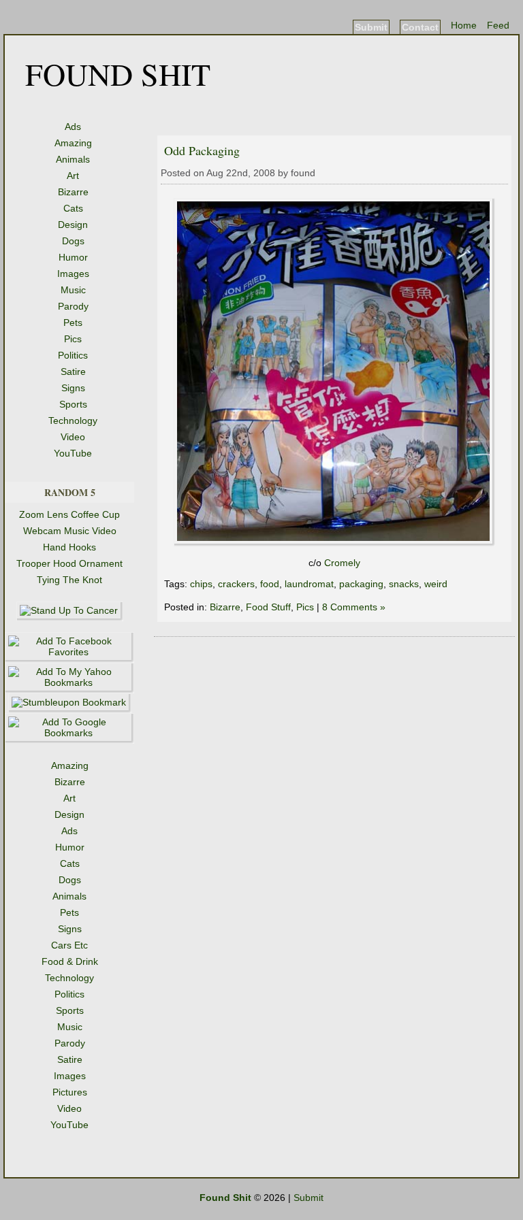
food (269, 583)
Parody (73, 306)
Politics (73, 355)
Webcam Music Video (69, 530)
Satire (73, 371)
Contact (420, 27)
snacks (404, 583)
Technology (72, 420)
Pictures (69, 1092)
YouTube (73, 453)
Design (73, 224)
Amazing (73, 142)
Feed (498, 25)
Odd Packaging (202, 150)
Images (73, 273)
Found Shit (117, 73)
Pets (72, 322)
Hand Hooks (69, 547)
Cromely (342, 562)
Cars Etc (69, 945)
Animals (73, 159)
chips (201, 583)
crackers (236, 583)
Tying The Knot (69, 579)
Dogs (73, 240)
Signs (73, 387)
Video (73, 436)
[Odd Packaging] (334, 543)
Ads (73, 126)
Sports (73, 404)
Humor (73, 257)
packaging (361, 583)
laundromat (309, 583)
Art (73, 175)
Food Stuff (268, 606)
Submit (371, 27)
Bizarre (73, 191)
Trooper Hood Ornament (69, 563)
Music (73, 289)
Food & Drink (70, 961)
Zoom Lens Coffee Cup (69, 514)
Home (464, 25)
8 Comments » (353, 606)
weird (435, 583)
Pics (73, 338)
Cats (73, 208)
